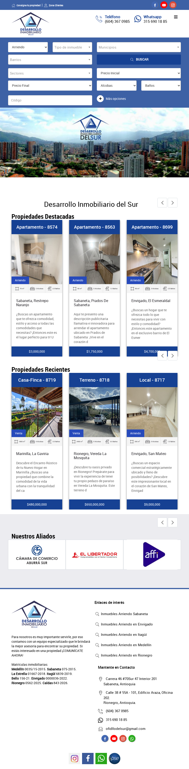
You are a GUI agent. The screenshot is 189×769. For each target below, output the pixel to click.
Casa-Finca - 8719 (37, 380)
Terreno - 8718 (94, 380)
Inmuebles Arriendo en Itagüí (123, 634)
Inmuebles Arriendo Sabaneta (124, 613)
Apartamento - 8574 (36, 227)
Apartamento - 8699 (152, 227)
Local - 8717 (152, 380)
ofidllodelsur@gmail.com (125, 728)
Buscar (142, 59)
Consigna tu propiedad (29, 5)
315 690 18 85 (155, 21)
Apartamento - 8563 (94, 227)
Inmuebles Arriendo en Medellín (125, 644)
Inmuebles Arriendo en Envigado (126, 624)
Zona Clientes (56, 5)
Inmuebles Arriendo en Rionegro (126, 655)
